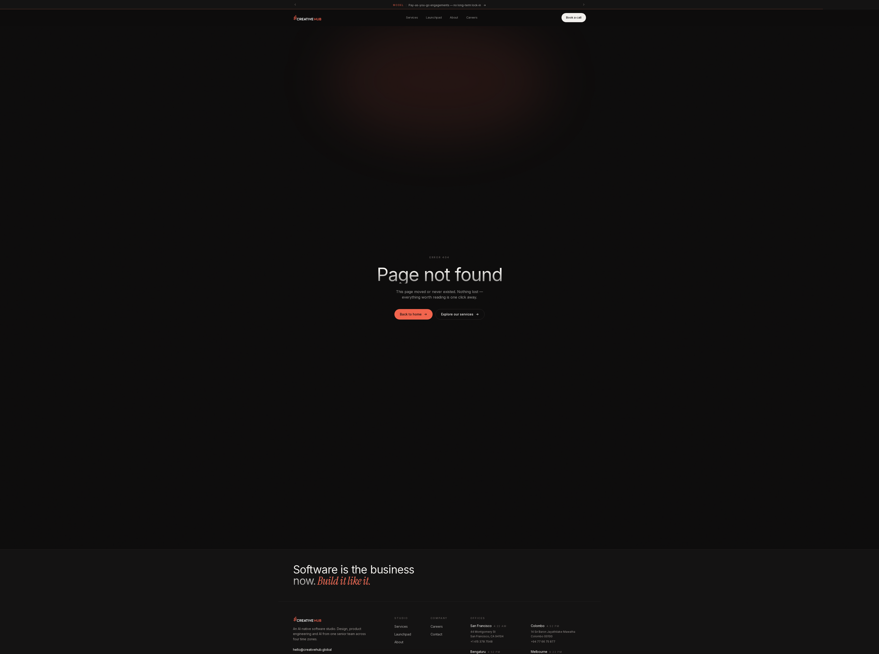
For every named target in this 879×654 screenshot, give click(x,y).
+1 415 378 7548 (481, 641)
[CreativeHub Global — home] (307, 17)
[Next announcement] (583, 4)
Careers (471, 17)
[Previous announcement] (295, 4)
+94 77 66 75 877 (543, 641)
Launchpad (434, 17)
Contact (436, 634)
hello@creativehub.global (312, 649)
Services (412, 17)
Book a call (573, 17)
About (454, 17)
